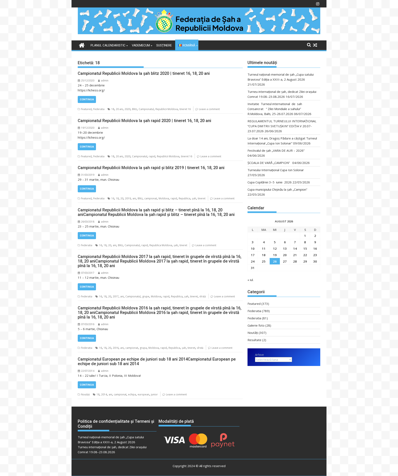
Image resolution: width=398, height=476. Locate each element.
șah (194, 198)
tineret (201, 198)
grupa (143, 348)
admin (104, 80)
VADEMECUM (141, 45)
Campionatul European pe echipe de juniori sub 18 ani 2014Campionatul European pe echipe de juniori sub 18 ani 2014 (157, 361)
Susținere (164, 45)
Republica (184, 198)
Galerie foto (256, 325)
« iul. (251, 280)
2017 (116, 296)
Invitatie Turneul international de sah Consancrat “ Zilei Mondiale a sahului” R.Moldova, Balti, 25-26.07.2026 (276, 109)
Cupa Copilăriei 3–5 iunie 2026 (270, 182)
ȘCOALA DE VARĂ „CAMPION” (269, 163)
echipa (132, 394)
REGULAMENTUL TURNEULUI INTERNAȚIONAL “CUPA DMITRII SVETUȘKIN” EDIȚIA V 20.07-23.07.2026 (282, 126)
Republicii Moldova (166, 109)
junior (154, 394)
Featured (86, 109)
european (143, 394)
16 (112, 198)
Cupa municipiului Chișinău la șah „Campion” (277, 189)
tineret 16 (185, 109)
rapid (152, 156)
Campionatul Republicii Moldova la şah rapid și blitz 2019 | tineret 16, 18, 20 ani (151, 167)
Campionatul (146, 109)
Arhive (259, 354)
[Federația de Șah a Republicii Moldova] (199, 33)
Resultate (254, 340)
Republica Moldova (160, 245)
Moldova (164, 198)
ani (134, 198)
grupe (145, 296)
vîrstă (202, 296)
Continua (87, 99)
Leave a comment (209, 109)
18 (112, 109)
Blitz (134, 109)
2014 (104, 394)
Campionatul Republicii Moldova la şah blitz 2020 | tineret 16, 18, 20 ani (144, 73)
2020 (127, 109)
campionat (150, 198)
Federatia (98, 109)
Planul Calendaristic (108, 45)
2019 (128, 198)
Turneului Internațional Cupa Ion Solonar (276, 170)
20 (121, 198)
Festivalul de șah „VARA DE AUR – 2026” (276, 150)
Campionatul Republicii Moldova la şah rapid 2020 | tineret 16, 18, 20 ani (144, 120)
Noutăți (85, 394)
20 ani (119, 109)
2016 (116, 348)
